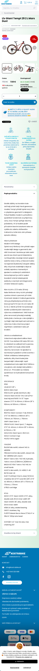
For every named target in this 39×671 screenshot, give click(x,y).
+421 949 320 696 (12, 572)
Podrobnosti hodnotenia (29, 25)
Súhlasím (20, 661)
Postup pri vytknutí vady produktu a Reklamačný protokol (16, 609)
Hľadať (34, 8)
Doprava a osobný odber (12, 598)
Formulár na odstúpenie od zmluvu (15, 614)
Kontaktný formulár (12, 582)
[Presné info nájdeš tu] (23, 657)
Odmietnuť (27, 668)
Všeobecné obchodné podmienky (15, 601)
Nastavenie (14, 668)
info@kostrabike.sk (13, 567)
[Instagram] (8, 576)
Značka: (8, 30)
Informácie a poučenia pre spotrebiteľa (17, 605)
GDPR (4, 617)
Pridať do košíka (8, 102)
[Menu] (36, 2)
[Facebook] (4, 576)
